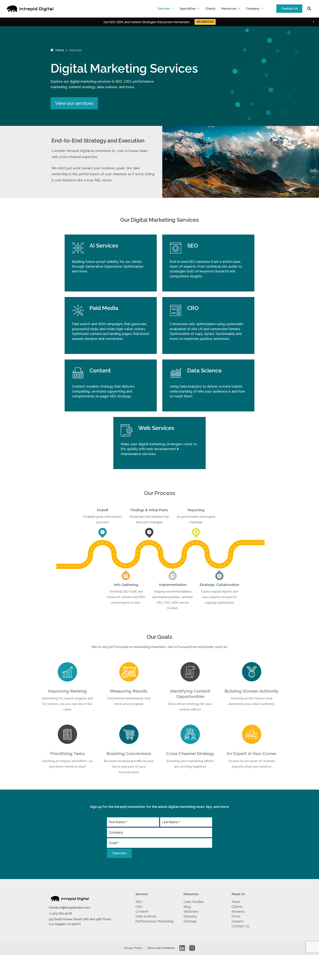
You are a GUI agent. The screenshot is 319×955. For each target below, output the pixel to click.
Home (59, 50)
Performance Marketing (154, 921)
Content (142, 911)
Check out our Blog (205, 21)
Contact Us (290, 8)
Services (164, 8)
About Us (238, 894)
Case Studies (193, 902)
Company (253, 8)
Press (235, 916)
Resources (228, 8)
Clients (210, 8)
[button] (172, 8)
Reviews (238, 911)
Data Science (146, 916)
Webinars (191, 911)
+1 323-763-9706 (60, 913)
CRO (139, 907)
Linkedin (182, 947)
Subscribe (119, 853)
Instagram (192, 947)
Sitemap (190, 921)
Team (235, 902)
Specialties (188, 8)
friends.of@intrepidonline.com (69, 907)
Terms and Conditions (161, 948)
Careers (237, 921)
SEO (139, 902)
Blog (187, 907)
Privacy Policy (133, 948)
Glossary (190, 916)
